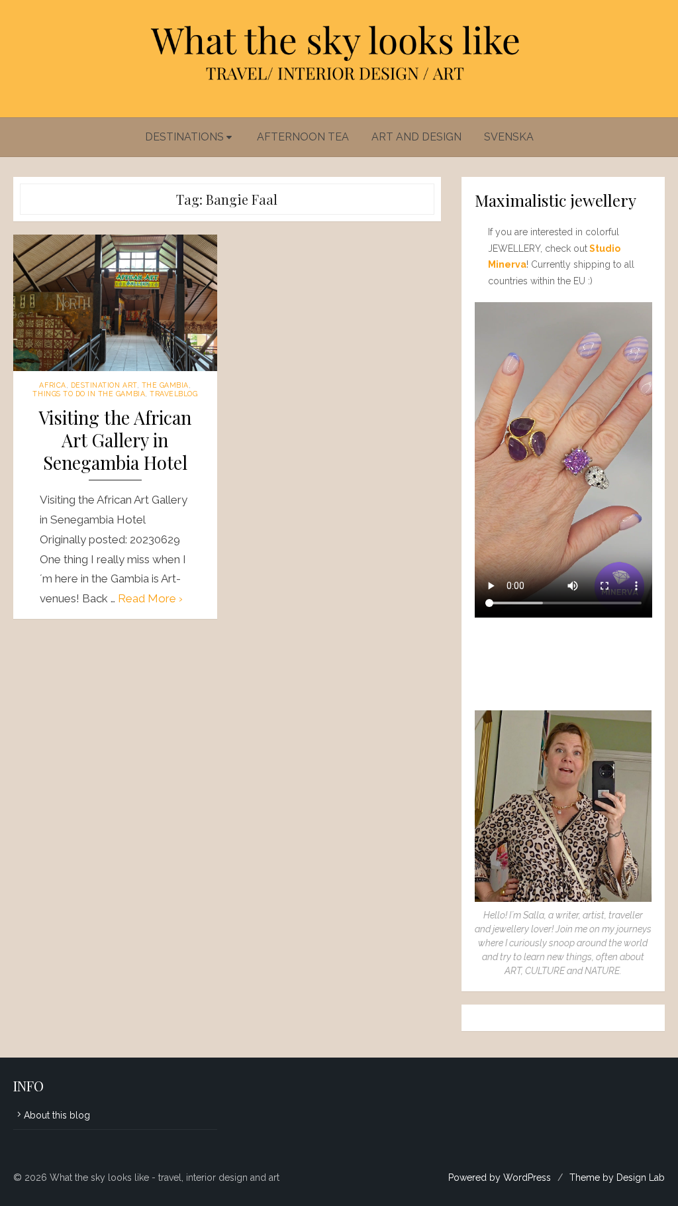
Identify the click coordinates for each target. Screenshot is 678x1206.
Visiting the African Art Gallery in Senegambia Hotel (114, 440)
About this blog (57, 1115)
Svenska (509, 137)
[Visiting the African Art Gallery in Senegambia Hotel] (115, 302)
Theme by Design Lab (617, 1177)
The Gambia (165, 385)
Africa (52, 385)
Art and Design (416, 137)
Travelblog (173, 394)
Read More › (150, 598)
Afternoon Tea (303, 137)
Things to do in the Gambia (88, 394)
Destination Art (104, 385)
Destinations (184, 137)
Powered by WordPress (499, 1177)
